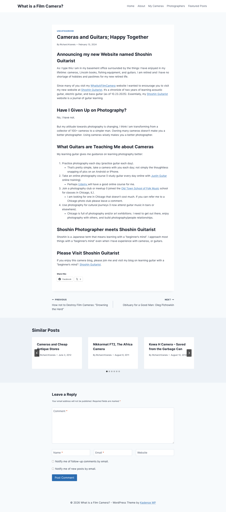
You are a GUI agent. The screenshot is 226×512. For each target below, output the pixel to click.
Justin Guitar (159, 175)
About (141, 6)
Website (142, 452)
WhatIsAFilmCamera (103, 85)
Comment (60, 410)
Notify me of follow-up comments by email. (82, 461)
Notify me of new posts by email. (75, 468)
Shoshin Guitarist (91, 89)
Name (58, 452)
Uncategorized (65, 31)
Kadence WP (148, 502)
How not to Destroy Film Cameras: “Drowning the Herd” (80, 304)
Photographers (176, 6)
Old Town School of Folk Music (140, 188)
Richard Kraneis (67, 44)
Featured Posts (197, 6)
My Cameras (156, 6)
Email (99, 452)
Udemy (83, 184)
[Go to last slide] (36, 353)
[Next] (189, 353)
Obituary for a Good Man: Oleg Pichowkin (148, 302)
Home (130, 6)
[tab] (107, 371)
